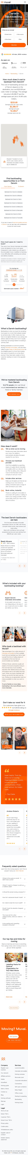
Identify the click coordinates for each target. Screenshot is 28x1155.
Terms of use (4, 1110)
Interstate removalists (21, 1071)
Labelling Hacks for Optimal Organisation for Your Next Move (13, 967)
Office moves (19, 1093)
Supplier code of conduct (5, 1133)
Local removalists (19, 1068)
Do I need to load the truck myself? (12, 903)
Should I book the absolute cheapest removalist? (12, 908)
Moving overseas (19, 1074)
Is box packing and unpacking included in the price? (10, 924)
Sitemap (3, 1101)
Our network (4, 1073)
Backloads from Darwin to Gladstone (13, 203)
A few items (8, 39)
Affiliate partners (5, 1076)
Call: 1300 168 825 (14, 1040)
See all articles (14, 1008)
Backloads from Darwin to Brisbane (13, 195)
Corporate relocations (21, 1080)
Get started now (14, 394)
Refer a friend (5, 1088)
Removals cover (19, 1077)
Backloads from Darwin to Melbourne (13, 206)
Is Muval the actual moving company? (13, 892)
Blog (2, 1095)
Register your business (4, 1069)
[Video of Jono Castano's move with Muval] (21, 738)
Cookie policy (4, 1126)
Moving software (6, 1098)
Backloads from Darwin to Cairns (13, 199)
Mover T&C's (4, 1114)
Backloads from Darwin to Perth (13, 214)
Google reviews (14, 710)
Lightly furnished (6, 280)
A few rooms (20, 34)
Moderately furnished (14, 280)
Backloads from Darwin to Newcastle (13, 210)
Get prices (14, 45)
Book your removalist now (14, 714)
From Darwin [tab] (8, 186)
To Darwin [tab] (21, 186)
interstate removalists (11, 347)
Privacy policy (4, 1123)
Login (2, 1104)
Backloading (18, 1099)
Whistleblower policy (7, 1129)
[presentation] (20, 566)
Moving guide (5, 1085)
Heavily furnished (21, 280)
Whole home (8, 34)
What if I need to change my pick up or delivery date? (13, 885)
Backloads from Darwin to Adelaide (13, 192)
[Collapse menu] (25, 2)
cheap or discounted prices (16, 349)
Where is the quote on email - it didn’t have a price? (11, 878)
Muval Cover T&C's (6, 1120)
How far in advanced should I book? (12, 897)
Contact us (4, 1092)
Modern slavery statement (5, 1138)
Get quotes (13, 1036)
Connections (18, 1083)
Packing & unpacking (21, 1096)
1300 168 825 (20, 871)
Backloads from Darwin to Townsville (13, 217)
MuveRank (4, 1082)
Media (3, 1079)
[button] (21, 145)
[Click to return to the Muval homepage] (5, 2)
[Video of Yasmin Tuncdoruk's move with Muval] (7, 738)
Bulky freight (18, 1090)
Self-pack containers (21, 1087)
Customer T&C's (5, 1117)
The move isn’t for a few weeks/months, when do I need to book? (12, 916)
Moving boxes (19, 1102)
